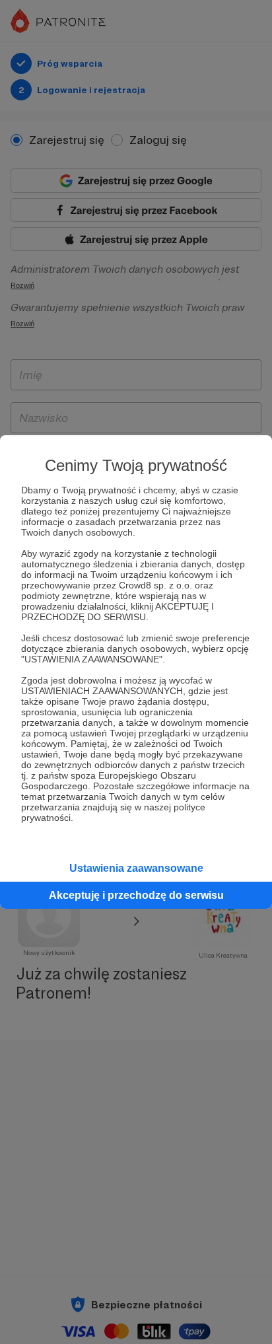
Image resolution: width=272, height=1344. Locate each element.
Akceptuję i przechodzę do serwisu (136, 895)
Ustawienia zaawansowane (136, 868)
